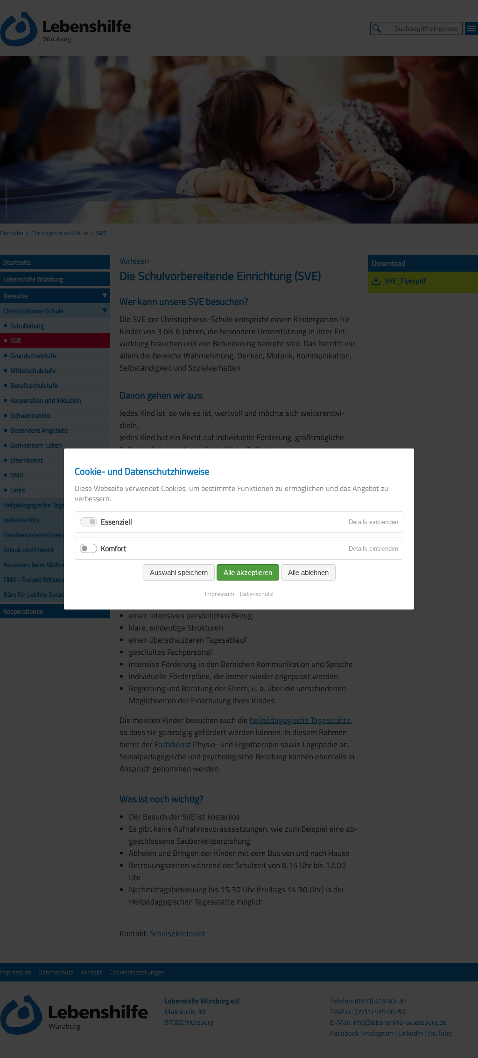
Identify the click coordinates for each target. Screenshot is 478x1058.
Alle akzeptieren (248, 572)
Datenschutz (256, 593)
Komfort (114, 548)
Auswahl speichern (179, 572)
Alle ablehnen (308, 572)
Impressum (219, 593)
